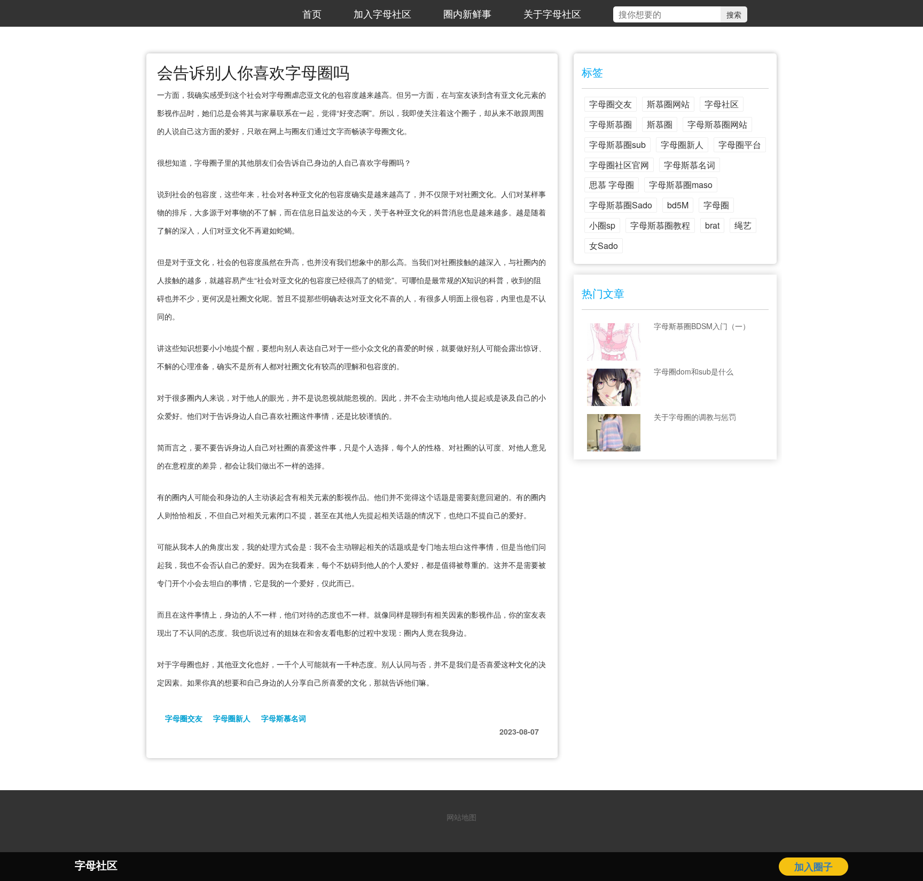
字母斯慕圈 (610, 124)
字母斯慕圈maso (681, 184)
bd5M (678, 205)
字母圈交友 (183, 718)
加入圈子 (813, 867)
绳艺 (743, 225)
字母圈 (716, 205)
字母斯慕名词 (283, 718)
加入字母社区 (382, 13)
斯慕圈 (659, 124)
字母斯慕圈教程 (660, 225)
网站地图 (461, 817)
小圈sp (602, 225)
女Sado (603, 245)
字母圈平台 (739, 144)
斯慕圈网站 (668, 104)
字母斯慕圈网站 (717, 124)
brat (712, 225)
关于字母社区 (552, 13)
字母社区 (722, 104)
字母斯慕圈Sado (620, 205)
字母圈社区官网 (619, 165)
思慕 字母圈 (611, 184)
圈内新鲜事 (467, 13)
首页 (312, 13)
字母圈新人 (232, 718)
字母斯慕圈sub (617, 144)
